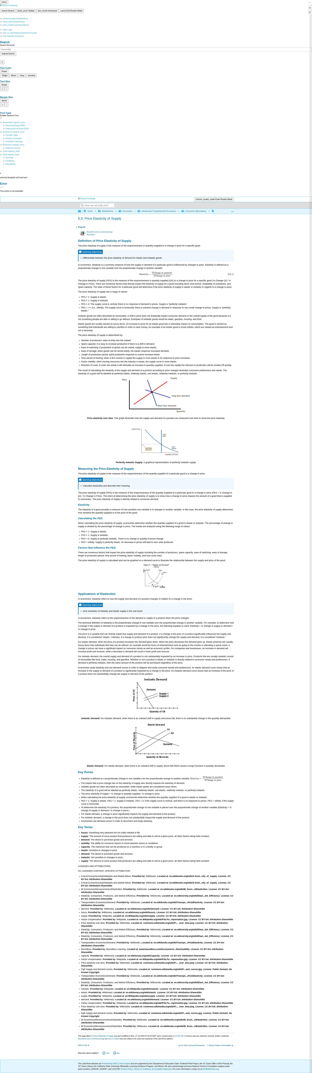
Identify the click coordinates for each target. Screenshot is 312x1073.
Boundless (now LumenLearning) (99, 232)
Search (82, 205)
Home (90, 211)
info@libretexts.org (210, 1069)
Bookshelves (108, 211)
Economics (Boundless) (196, 211)
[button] (9, 161)
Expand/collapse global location (232, 210)
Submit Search (8, 54)
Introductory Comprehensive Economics (159, 211)
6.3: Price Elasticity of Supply (102, 1036)
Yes (107, 1053)
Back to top (82, 1045)
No (118, 1053)
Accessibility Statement (162, 1069)
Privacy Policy (127, 1069)
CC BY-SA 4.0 (180, 1036)
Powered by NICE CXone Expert (116, 1064)
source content (113, 1039)
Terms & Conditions (142, 1069)
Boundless (91, 234)
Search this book (7, 45)
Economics (127, 211)
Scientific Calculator (14, 142)
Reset (4, 71)
